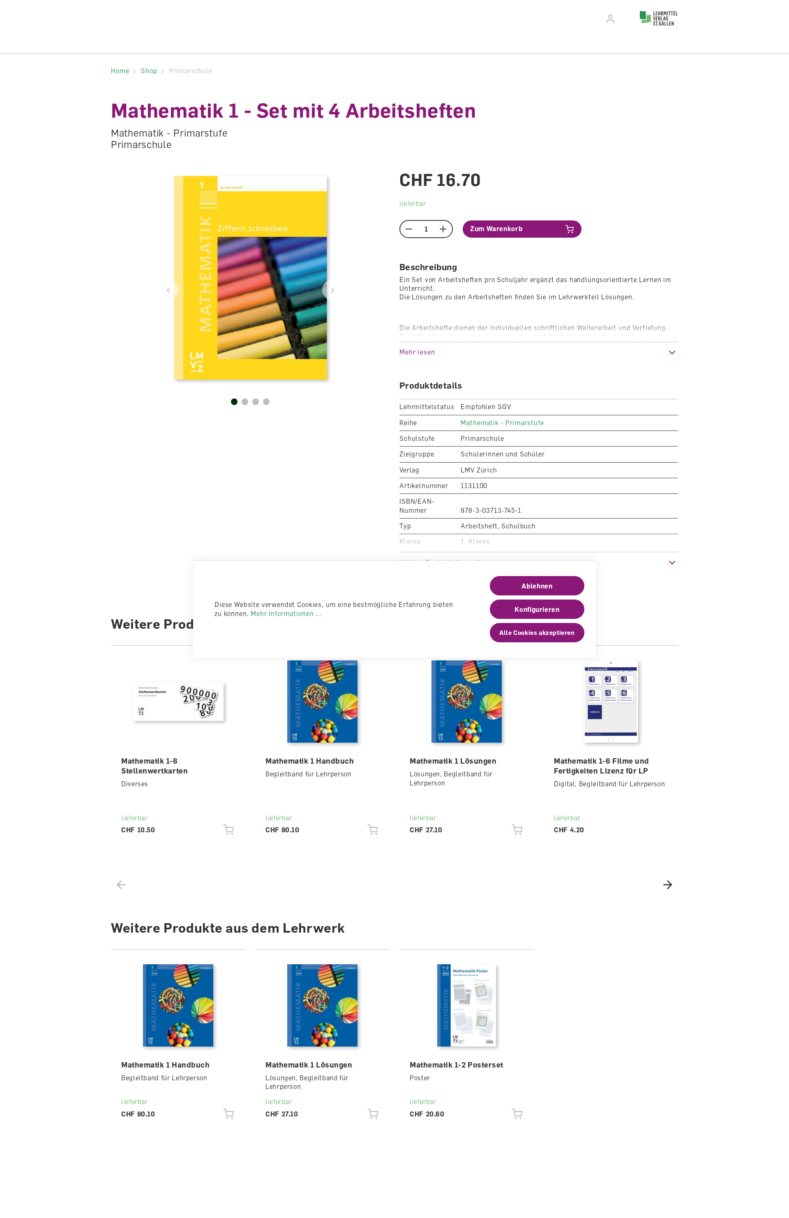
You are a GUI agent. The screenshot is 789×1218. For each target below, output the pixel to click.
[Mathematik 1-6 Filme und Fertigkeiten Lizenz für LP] (611, 701)
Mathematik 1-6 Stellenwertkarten (154, 765)
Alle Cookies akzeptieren (536, 632)
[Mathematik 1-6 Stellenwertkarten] (178, 701)
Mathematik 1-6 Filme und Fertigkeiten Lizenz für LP (601, 765)
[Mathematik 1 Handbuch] (322, 701)
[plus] (443, 229)
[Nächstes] (332, 290)
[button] (538, 352)
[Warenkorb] (625, 18)
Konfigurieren (536, 609)
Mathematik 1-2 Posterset (456, 1064)
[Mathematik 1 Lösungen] (466, 701)
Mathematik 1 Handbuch (309, 760)
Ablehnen (536, 586)
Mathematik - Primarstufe (502, 423)
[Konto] (610, 19)
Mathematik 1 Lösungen (453, 760)
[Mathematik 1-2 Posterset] (466, 1005)
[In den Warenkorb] (228, 830)
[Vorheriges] (168, 290)
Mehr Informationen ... (286, 613)
